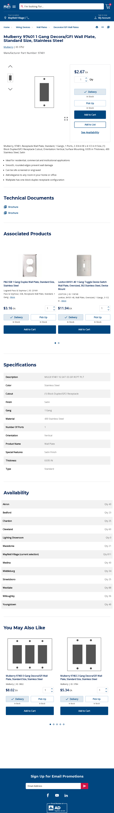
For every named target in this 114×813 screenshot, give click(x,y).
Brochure (13, 206)
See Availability (90, 132)
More (12, 297)
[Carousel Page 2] (58, 343)
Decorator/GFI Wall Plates (66, 27)
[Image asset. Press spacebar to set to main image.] (10, 78)
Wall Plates (42, 27)
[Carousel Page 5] (63, 724)
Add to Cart (90, 114)
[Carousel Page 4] (60, 724)
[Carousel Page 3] (57, 724)
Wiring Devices (23, 27)
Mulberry (8, 47)
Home (7, 27)
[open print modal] (97, 27)
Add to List (90, 124)
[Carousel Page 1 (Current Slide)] (55, 343)
